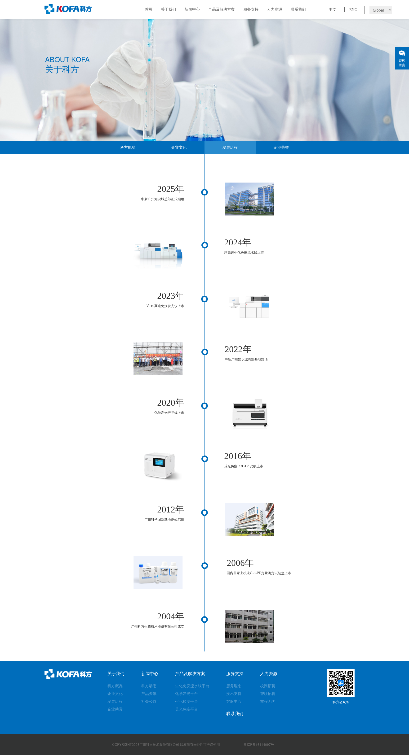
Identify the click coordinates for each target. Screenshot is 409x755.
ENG (353, 10)
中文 (332, 10)
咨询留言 (402, 62)
